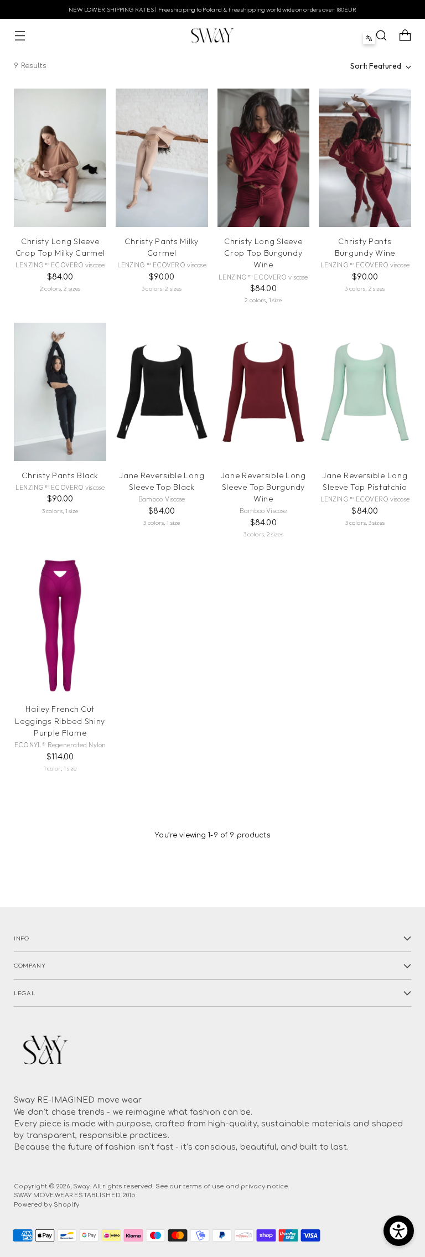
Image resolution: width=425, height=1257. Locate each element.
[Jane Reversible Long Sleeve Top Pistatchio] (365, 392)
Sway (81, 1186)
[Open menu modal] (19, 35)
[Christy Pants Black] (60, 392)
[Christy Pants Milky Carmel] (162, 158)
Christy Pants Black (60, 475)
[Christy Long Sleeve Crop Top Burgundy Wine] (263, 158)
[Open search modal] (381, 35)
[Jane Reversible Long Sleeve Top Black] (162, 392)
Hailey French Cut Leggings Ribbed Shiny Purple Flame (60, 720)
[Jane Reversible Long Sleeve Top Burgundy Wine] (263, 392)
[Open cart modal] (405, 35)
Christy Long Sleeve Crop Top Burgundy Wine (263, 253)
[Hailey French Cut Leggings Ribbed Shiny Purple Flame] (60, 626)
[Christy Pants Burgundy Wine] (365, 158)
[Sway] (212, 35)
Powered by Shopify (46, 1204)
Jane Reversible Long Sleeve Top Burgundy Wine (263, 487)
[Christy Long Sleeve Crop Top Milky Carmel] (60, 158)
